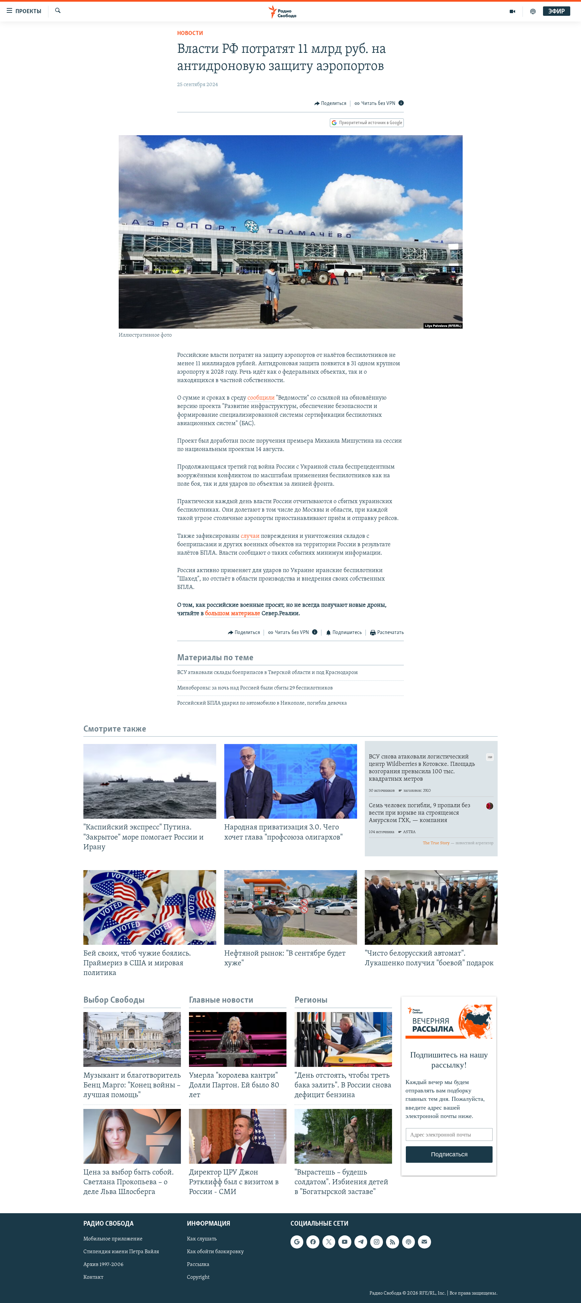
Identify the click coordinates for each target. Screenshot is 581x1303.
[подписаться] (424, 1241)
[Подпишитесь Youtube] (344, 1241)
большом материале (232, 614)
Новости (190, 34)
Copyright (198, 1277)
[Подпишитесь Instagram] (376, 1241)
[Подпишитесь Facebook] (312, 1241)
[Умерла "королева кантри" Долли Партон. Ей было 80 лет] (237, 1039)
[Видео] (512, 11)
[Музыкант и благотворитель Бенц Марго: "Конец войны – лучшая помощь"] (132, 1039)
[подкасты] (533, 11)
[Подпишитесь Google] (296, 1241)
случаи (250, 536)
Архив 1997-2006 (103, 1265)
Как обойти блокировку (215, 1252)
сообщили (261, 398)
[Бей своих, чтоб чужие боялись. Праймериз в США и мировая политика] (149, 907)
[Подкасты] (408, 1241)
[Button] (330, 103)
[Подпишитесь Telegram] (360, 1241)
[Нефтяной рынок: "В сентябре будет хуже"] (290, 907)
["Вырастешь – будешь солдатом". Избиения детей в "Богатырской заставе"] (343, 1136)
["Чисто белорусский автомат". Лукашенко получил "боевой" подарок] (431, 907)
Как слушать (202, 1239)
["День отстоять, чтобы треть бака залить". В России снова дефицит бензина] (343, 1039)
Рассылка (198, 1265)
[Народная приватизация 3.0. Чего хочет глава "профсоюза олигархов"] (290, 781)
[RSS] (392, 1241)
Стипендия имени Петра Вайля (121, 1252)
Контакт (93, 1277)
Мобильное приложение (113, 1239)
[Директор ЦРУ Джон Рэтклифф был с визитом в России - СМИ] (237, 1136)
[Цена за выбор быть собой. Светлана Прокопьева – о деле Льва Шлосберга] (132, 1136)
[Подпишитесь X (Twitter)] (328, 1241)
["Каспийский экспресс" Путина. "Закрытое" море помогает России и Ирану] (149, 781)
